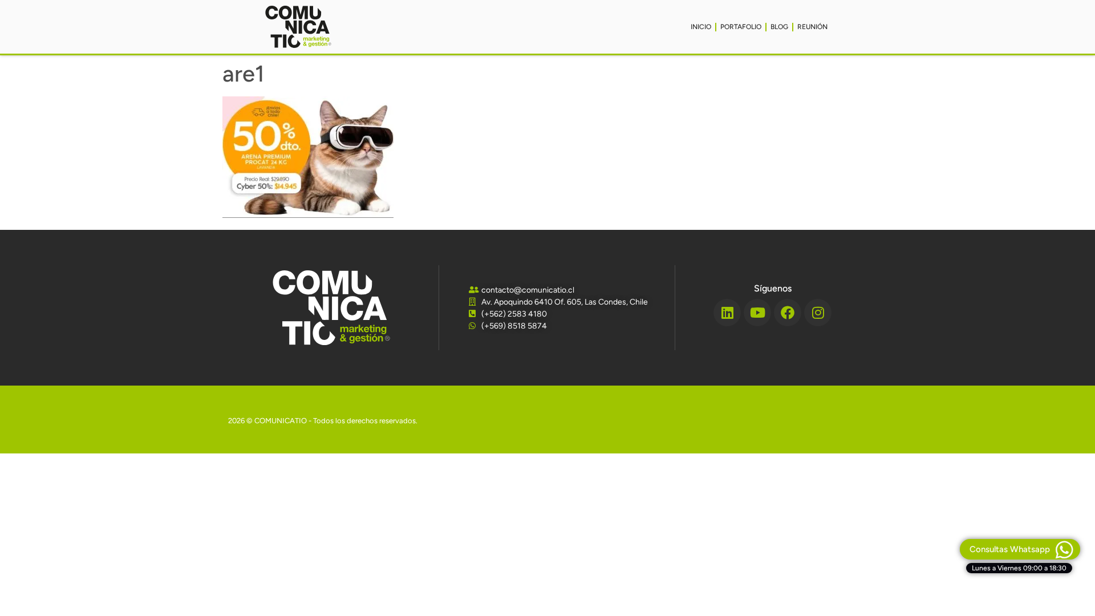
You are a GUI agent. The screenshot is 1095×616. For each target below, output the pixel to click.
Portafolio (740, 27)
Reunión (812, 27)
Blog (779, 27)
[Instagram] (818, 312)
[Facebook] (787, 312)
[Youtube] (757, 312)
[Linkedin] (727, 312)
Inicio (701, 27)
